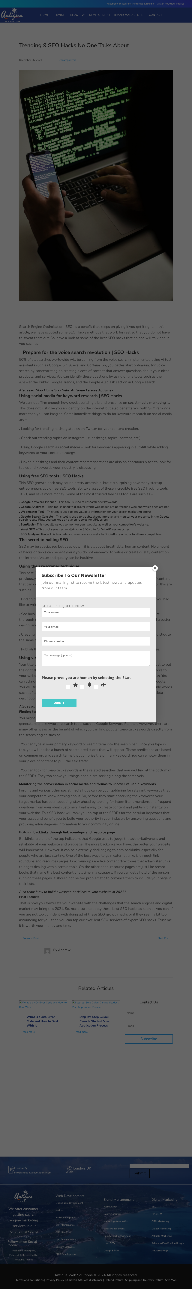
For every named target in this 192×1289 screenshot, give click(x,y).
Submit (59, 703)
